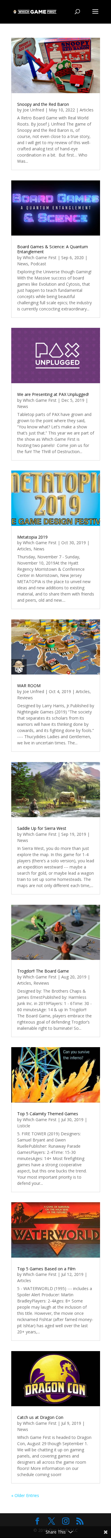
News (22, 264)
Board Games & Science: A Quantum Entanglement (52, 249)
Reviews (25, 697)
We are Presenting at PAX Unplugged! (53, 394)
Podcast (38, 264)
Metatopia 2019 (32, 537)
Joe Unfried (33, 110)
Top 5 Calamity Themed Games (47, 1113)
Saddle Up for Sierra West (41, 828)
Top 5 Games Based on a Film (46, 1268)
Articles (87, 110)
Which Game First (40, 257)
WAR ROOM (29, 685)
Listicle (23, 1126)
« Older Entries (25, 1495)
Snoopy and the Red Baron (43, 104)
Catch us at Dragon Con (40, 1417)
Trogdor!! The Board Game (43, 971)
